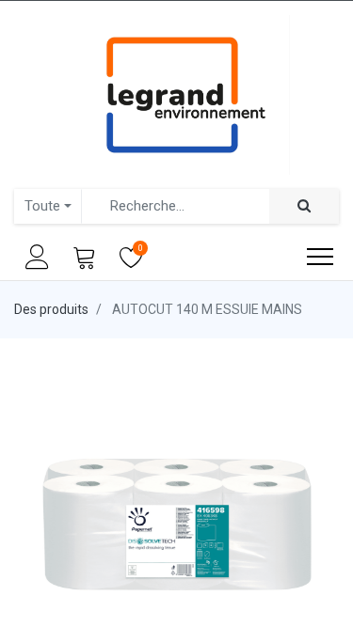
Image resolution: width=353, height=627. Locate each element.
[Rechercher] (304, 206)
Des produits (51, 309)
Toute (42, 205)
